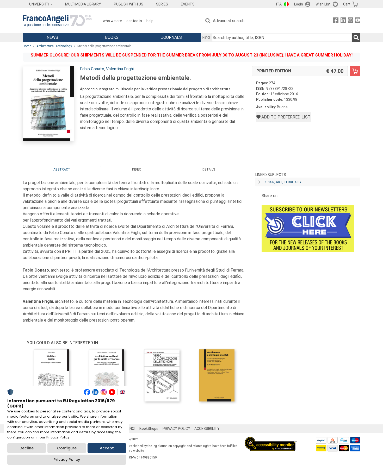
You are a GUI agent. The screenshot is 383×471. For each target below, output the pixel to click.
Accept (107, 448)
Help (149, 21)
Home (27, 46)
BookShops (148, 428)
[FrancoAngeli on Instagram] (350, 20)
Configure (67, 448)
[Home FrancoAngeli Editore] (57, 21)
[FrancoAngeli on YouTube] (357, 20)
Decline (27, 448)
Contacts (134, 21)
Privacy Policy (66, 459)
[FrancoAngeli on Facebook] (335, 20)
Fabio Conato (92, 68)
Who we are (112, 21)
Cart (346, 4)
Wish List (323, 4)
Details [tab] (208, 169)
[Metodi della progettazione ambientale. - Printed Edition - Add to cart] (355, 71)
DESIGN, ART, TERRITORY (282, 182)
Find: (206, 37)
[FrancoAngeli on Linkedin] (343, 20)
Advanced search (228, 20)
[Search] (356, 37)
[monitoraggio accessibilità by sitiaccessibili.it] (271, 439)
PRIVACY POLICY (176, 428)
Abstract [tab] (61, 169)
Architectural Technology (54, 46)
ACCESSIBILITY (207, 428)
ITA (279, 4)
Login (298, 4)
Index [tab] (136, 169)
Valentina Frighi (120, 68)
